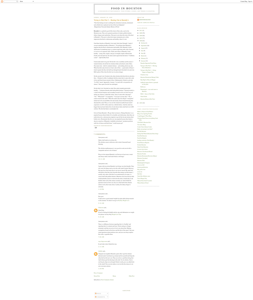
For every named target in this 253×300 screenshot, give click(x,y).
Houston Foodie (141, 154)
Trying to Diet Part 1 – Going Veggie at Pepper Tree (148, 71)
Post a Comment (98, 273)
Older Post (131, 276)
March (143, 56)
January (143, 61)
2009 (141, 33)
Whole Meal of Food (142, 183)
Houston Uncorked (142, 158)
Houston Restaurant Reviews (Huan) (147, 156)
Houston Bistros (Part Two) (148, 99)
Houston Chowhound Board (144, 151)
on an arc (139, 172)
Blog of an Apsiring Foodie (144, 114)
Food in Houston (126, 8)
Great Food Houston (142, 147)
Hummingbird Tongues (143, 163)
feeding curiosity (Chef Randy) (145, 140)
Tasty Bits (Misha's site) (143, 176)
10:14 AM (101, 159)
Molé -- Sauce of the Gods (147, 94)
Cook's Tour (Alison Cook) (144, 127)
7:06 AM (101, 237)
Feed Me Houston (142, 136)
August (143, 48)
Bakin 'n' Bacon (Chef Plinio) (145, 111)
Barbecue (143, 87)
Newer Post (97, 276)
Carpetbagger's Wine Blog (144, 116)
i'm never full (140, 165)
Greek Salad (144, 96)
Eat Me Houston (141, 131)
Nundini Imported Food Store (148, 63)
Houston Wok (141, 160)
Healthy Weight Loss (123, 200)
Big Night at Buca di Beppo (148, 80)
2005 (141, 103)
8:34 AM (101, 203)
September (144, 45)
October (143, 43)
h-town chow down (142, 149)
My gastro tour (141, 169)
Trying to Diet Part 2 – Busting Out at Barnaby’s (111, 20)
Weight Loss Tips (116, 214)
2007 (141, 38)
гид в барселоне (102, 241)
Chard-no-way (144, 75)
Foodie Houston (141, 145)
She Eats (139, 174)
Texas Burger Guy (142, 178)
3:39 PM (101, 189)
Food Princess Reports (143, 142)
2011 (141, 30)
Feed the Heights (141, 138)
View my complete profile (146, 22)
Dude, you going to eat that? (144, 129)
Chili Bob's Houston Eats (144, 122)
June (142, 53)
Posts (98, 293)
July (142, 51)
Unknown (101, 207)
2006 (141, 41)
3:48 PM (101, 268)
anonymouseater (145, 19)
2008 (141, 35)
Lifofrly (100, 251)
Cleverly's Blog (141, 124)
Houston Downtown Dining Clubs (150, 77)
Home (114, 276)
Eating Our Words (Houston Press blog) (147, 133)
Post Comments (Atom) (107, 280)
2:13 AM (101, 247)
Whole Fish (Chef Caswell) (144, 181)
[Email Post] (95, 127)
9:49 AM (101, 217)
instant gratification (142, 167)
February (143, 58)
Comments (100, 297)
